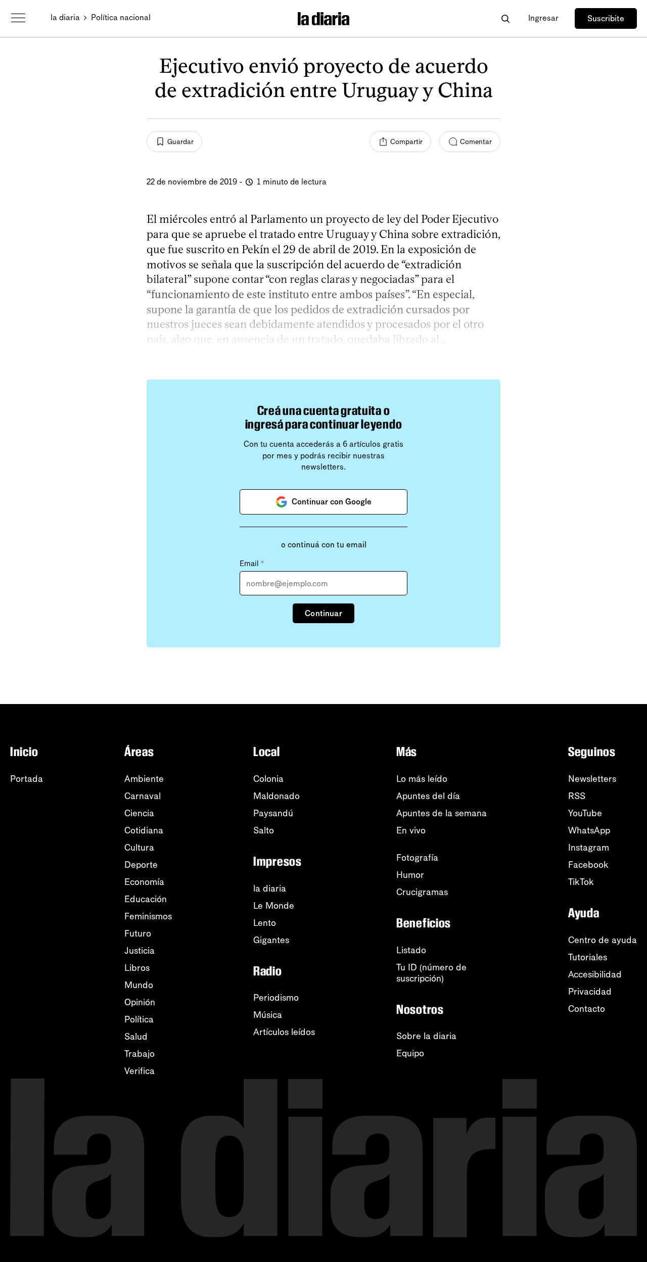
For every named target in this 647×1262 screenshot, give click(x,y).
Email (252, 563)
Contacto (586, 1008)
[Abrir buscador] (505, 18)
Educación (145, 899)
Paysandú (273, 813)
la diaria (65, 17)
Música (267, 1014)
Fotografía (417, 857)
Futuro (137, 933)
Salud (136, 1036)
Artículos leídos (284, 1032)
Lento (264, 922)
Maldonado (276, 796)
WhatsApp (589, 830)
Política (139, 1019)
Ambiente (144, 778)
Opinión (139, 1002)
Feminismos (148, 916)
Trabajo (139, 1053)
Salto (263, 830)
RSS (576, 796)
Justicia (139, 950)
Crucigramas (422, 892)
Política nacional (121, 17)
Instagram (588, 847)
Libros (137, 967)
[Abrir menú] (18, 18)
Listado (411, 950)
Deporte (141, 864)
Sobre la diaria (426, 1036)
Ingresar (543, 18)
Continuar (323, 613)
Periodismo (276, 997)
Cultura (139, 847)
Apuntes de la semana (441, 813)
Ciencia (139, 813)
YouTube (585, 813)
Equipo (410, 1053)
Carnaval (142, 796)
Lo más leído (421, 778)
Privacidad (590, 991)
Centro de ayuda (602, 940)
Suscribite (605, 18)
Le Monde (273, 905)
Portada (26, 778)
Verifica (139, 1071)
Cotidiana (143, 830)
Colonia (268, 778)
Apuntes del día (428, 796)
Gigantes (271, 940)
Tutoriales (587, 957)
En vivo (411, 830)
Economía (144, 881)
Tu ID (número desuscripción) (431, 973)
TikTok (581, 881)
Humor (410, 874)
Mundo (138, 985)
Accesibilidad (595, 974)
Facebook (588, 864)
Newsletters (592, 778)
